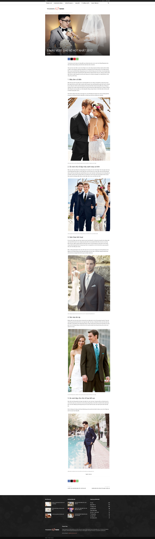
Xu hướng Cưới (60, 47)
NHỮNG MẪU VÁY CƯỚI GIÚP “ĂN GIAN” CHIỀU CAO (101, 488)
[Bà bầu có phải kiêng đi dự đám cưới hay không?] (48, 504)
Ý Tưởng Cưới (85, 3)
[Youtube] (109, 1)
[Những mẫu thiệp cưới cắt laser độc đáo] (48, 510)
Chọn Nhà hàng (58, 3)
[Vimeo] (107, 1)
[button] (108, 3)
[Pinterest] (74, 59)
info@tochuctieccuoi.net (72, 533)
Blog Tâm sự (95, 3)
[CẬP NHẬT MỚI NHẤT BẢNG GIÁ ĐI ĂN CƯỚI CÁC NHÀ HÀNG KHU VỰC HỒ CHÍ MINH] (71, 516)
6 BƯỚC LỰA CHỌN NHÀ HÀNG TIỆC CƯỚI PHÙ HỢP (77, 488)
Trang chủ (49, 3)
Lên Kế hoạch (69, 3)
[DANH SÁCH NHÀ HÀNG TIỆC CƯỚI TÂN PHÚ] (71, 504)
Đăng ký (46, 0)
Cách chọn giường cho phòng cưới (58, 514)
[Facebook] (101, 1)
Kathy (49, 53)
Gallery (77, 3)
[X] (105, 1)
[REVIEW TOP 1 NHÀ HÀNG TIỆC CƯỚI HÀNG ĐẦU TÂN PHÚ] (71, 510)
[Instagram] (103, 1)
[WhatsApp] (77, 59)
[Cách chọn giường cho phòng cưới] (48, 516)
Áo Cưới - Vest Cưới (54, 47)
